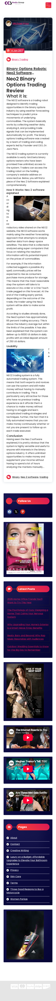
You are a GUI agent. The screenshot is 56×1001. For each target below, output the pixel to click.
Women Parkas (19, 899)
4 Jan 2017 (17, 50)
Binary (16, 477)
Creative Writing (19, 850)
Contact (15, 844)
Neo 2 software (29, 477)
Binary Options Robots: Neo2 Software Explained (26, 71)
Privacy (14, 870)
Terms (14, 883)
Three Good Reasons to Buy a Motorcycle (25, 891)
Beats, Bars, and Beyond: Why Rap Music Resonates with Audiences (26, 637)
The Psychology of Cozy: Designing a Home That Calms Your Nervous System (27, 613)
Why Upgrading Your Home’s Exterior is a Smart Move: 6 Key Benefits (28, 626)
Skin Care (15, 876)
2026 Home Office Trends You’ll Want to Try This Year (24, 600)
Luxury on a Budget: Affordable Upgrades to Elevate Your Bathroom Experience (26, 860)
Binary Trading (20, 59)
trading (43, 477)
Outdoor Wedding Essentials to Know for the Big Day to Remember (28, 648)
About (13, 837)
